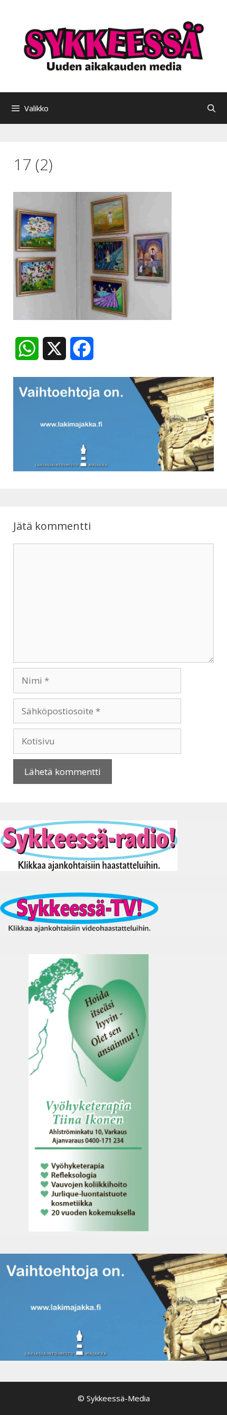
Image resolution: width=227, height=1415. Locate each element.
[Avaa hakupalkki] (211, 108)
